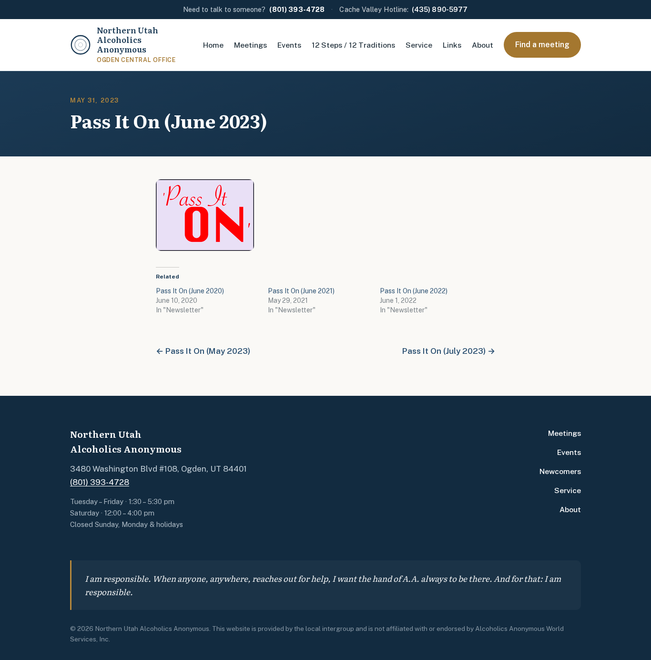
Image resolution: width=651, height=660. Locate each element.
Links (452, 45)
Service (419, 45)
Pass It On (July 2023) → (448, 351)
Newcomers (560, 471)
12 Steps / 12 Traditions (353, 45)
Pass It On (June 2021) (301, 291)
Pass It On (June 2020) (190, 291)
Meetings (250, 45)
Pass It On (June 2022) (414, 291)
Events (289, 45)
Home (213, 45)
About (482, 45)
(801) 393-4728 (99, 482)
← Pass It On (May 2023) (203, 351)
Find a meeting (542, 44)
